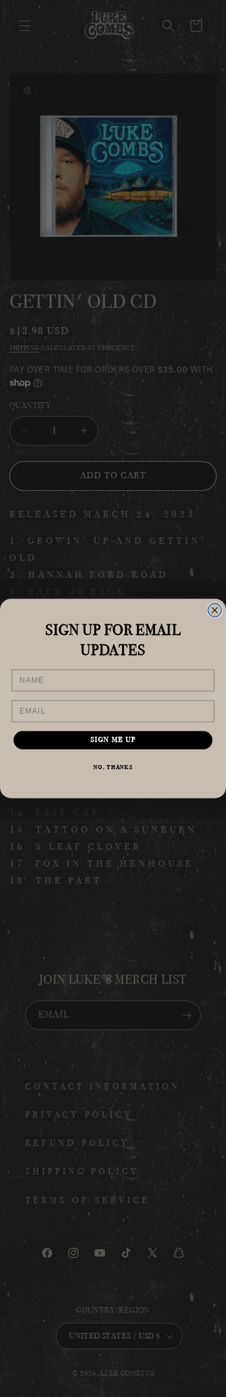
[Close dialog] (215, 610)
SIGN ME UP (113, 740)
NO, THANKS (113, 767)
